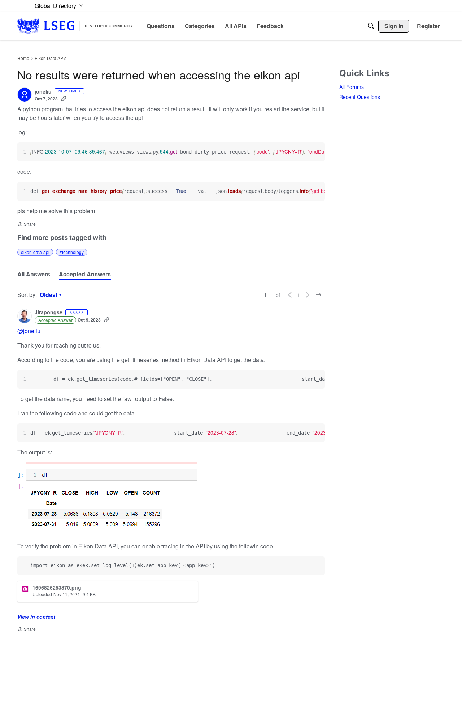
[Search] (371, 26)
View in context (36, 616)
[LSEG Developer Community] (75, 25)
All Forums (351, 86)
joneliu (43, 92)
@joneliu (28, 331)
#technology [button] (72, 252)
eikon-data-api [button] (35, 252)
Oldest (49, 294)
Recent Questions (359, 96)
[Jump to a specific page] (319, 295)
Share (26, 224)
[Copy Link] (63, 98)
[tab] (34, 274)
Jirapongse (48, 312)
